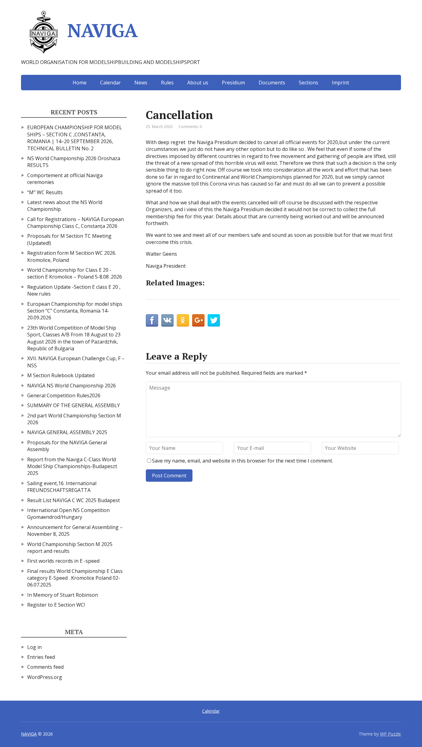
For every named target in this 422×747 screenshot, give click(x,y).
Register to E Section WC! (56, 604)
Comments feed (45, 667)
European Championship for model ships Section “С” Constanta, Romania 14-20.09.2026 (74, 311)
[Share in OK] (183, 320)
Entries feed (41, 657)
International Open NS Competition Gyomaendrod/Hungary (68, 513)
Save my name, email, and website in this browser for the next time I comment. (242, 460)
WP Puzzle (390, 734)
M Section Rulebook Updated (61, 375)
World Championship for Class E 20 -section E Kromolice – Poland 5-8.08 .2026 (74, 273)
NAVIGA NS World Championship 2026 (71, 385)
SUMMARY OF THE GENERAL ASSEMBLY (73, 405)
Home (80, 82)
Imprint (340, 82)
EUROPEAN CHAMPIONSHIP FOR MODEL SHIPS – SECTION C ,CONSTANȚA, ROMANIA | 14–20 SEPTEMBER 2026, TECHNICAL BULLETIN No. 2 (74, 138)
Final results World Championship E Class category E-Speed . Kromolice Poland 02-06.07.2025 (75, 578)
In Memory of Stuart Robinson (62, 594)
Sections (308, 82)
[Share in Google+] (198, 320)
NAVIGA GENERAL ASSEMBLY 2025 (67, 432)
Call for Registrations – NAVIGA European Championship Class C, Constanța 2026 (75, 222)
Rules (167, 82)
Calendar (110, 82)
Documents (272, 82)
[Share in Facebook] (152, 320)
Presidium (233, 82)
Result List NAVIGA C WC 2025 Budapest (73, 500)
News (140, 82)
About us (197, 82)
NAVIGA (102, 30)
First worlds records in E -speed (63, 560)
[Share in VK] (167, 320)
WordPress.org (44, 677)
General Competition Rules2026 (63, 395)
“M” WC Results (45, 192)
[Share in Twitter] (214, 320)
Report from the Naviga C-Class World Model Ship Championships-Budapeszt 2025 (72, 466)
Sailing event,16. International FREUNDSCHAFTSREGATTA (61, 486)
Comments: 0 (190, 126)
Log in (34, 647)
